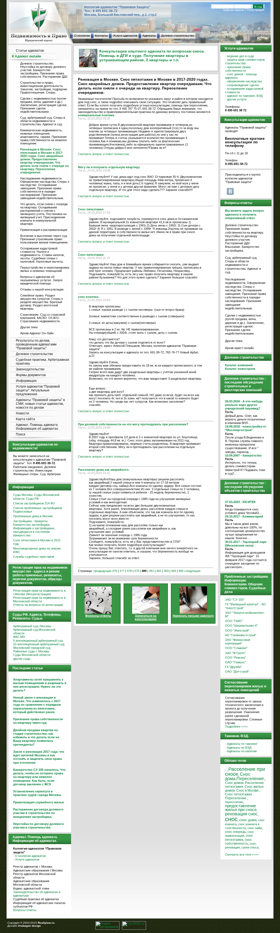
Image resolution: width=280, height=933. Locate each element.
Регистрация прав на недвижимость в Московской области (39, 599)
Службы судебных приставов (33, 556)
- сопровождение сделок (242, 85)
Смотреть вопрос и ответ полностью (103, 154)
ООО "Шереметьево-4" (241, 625)
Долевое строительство (177, 35)
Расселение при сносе (245, 771)
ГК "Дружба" (233, 666)
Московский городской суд (31, 647)
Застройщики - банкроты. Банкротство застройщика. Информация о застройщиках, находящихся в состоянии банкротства (34, 528)
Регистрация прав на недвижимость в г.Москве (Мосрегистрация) (39, 592)
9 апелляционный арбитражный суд (38, 640)
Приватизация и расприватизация (43, 229)
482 (158, 570)
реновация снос (241, 814)
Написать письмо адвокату (193, 615)
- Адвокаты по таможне (241, 743)
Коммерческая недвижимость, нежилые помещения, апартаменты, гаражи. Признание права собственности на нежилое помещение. (43, 137)
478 (129, 570)
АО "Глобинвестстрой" (240, 635)
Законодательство (30, 369)
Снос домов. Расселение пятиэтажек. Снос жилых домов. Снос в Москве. (244, 786)
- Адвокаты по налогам (241, 751)
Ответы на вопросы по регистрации (38, 604)
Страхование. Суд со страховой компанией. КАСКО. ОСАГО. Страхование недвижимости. (42, 318)
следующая (192, 570)
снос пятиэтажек (239, 837)
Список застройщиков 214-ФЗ (34, 503)
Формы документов (31, 375)
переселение (234, 802)
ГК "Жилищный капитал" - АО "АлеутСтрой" (245, 606)
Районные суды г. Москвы (31, 651)
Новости (22, 413)
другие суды (21, 658)
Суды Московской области (31, 654)
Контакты (101, 35)
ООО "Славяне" (236, 648)
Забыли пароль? (234, 9)
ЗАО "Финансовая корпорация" (237, 641)
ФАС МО (19, 636)
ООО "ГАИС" (234, 621)
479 (136, 570)
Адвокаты (149, 35)
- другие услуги (235, 99)
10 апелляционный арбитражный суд (38, 644)
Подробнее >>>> (236, 726)
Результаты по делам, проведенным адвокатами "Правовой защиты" (36, 344)
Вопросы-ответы (24, 910)
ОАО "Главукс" (235, 662)
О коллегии (82, 35)
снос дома (247, 820)
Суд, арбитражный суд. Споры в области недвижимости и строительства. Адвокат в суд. (42, 121)
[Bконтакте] (230, 191)
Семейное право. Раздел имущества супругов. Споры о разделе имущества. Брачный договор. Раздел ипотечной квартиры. (41, 302)
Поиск (20, 434)
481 (151, 570)
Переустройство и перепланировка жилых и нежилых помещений (44, 269)
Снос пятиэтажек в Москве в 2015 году (36, 542)
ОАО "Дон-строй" (237, 671)
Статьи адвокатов (30, 51)
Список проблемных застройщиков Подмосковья (37, 509)
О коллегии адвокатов (30, 856)
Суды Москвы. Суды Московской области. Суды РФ (36, 496)
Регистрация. (256, 9)
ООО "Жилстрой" (237, 630)
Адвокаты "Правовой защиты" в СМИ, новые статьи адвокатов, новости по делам (40, 403)
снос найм (254, 828)
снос (231, 819)
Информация (26, 381)
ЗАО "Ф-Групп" (235, 653)
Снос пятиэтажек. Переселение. (239, 796)
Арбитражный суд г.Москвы (32, 626)
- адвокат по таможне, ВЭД (243, 95)
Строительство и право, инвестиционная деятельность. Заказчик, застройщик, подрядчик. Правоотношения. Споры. (44, 87)
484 (173, 570)
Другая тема (28, 327)
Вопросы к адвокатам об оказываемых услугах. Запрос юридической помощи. (41, 280)
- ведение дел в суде (239, 56)
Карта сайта (25, 419)
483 (166, 570)
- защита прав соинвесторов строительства (245, 61)
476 (114, 570)
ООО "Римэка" (235, 657)
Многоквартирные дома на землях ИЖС (37, 550)
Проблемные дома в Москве (33, 516)
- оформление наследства (243, 81)
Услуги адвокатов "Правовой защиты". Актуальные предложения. (38, 390)
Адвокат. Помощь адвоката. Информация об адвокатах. (37, 427)
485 (181, 570)
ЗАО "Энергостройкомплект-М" (245, 614)
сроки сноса (249, 847)
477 (121, 570)
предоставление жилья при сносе (240, 808)
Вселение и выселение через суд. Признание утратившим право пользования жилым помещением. (44, 239)
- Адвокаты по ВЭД (238, 747)
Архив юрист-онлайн (239, 348)
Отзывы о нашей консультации (41, 289)
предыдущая (102, 570)
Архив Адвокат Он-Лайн (37, 333)
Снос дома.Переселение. (245, 776)
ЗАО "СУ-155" (234, 599)
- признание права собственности (237, 68)
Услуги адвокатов (125, 35)
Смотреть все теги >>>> (241, 854)
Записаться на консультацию (145, 617)
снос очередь (235, 832)
